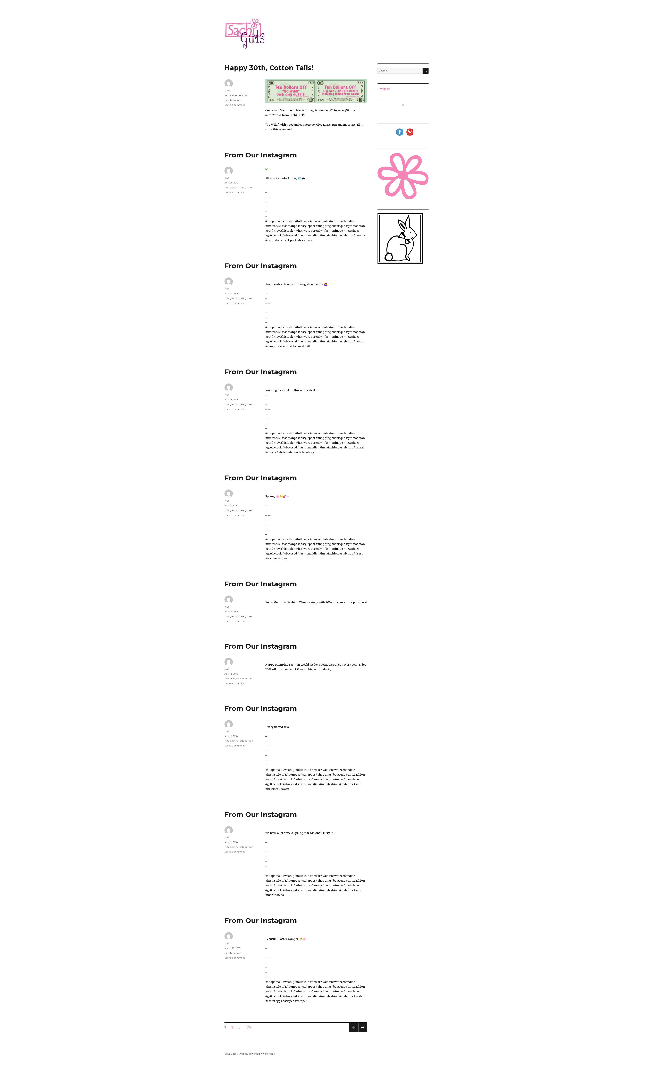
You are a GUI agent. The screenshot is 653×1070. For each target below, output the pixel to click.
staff (226, 177)
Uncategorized (232, 100)
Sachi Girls (230, 1053)
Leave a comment (234, 104)
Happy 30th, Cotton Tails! (269, 67)
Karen (227, 90)
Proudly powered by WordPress (257, 1053)
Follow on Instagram (405, 111)
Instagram (229, 187)
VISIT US (385, 89)
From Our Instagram (260, 155)
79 (250, 1027)
